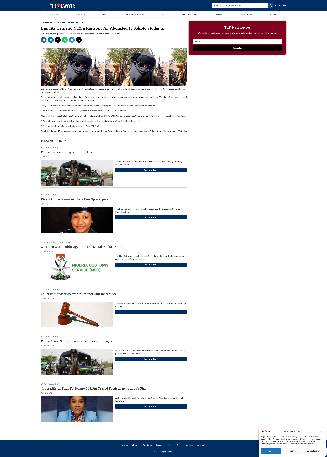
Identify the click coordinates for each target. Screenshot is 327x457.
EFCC (57, 384)
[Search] (270, 5)
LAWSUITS (106, 14)
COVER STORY (47, 384)
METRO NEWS (54, 14)
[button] (322, 431)
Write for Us (147, 445)
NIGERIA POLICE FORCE (52, 147)
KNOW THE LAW (246, 14)
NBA (162, 14)
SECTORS (272, 14)
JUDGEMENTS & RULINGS (135, 14)
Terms (179, 445)
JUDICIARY (220, 14)
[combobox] (240, 5)
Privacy (170, 445)
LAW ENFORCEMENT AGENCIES (55, 22)
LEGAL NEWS (80, 14)
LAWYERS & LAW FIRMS (189, 14)
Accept (271, 451)
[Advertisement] (237, 79)
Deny (292, 451)
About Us (124, 445)
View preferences (313, 451)
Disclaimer (189, 445)
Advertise (135, 445)
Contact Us (160, 445)
